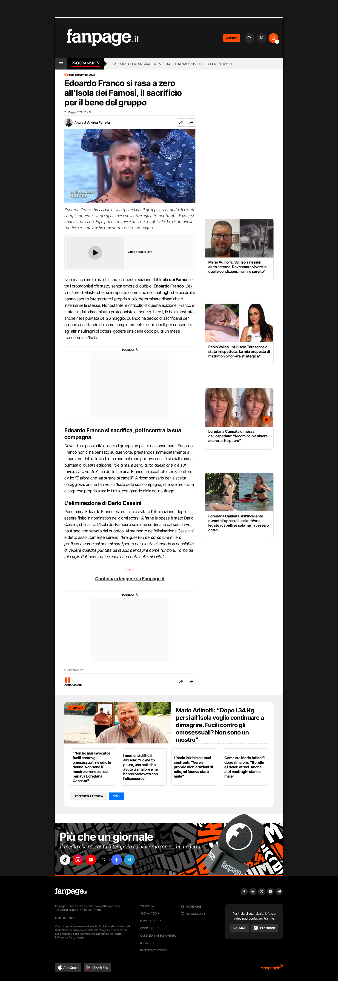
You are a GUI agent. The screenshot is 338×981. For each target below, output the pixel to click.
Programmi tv (86, 63)
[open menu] (61, 64)
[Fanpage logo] (97, 38)
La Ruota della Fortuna (131, 64)
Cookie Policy (150, 928)
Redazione (147, 943)
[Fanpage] (71, 891)
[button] (191, 122)
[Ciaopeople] (272, 969)
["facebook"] (116, 859)
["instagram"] (78, 859)
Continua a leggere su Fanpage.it (130, 578)
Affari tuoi (162, 64)
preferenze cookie (153, 950)
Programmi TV (73, 670)
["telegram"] (129, 859)
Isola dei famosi (220, 64)
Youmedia (147, 906)
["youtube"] (91, 859)
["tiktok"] (65, 859)
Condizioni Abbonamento (158, 935)
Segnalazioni (149, 913)
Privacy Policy (150, 921)
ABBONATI (231, 38)
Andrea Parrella (98, 122)
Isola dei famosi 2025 (82, 74)
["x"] (103, 859)
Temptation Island (189, 64)
